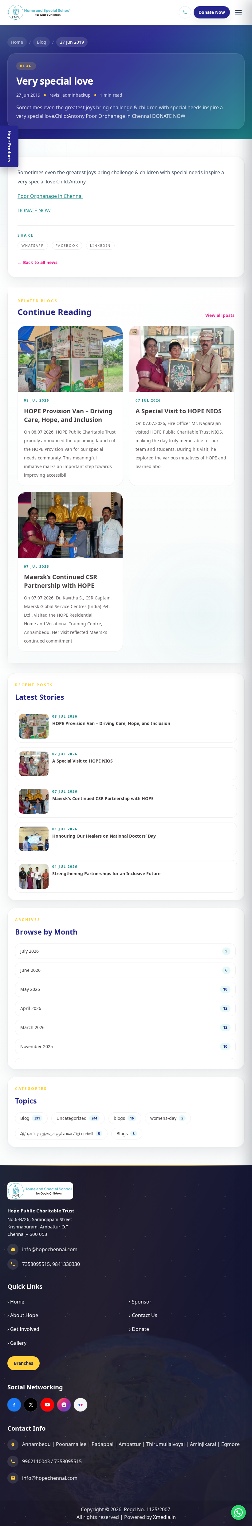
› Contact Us (143, 1315)
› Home (15, 1301)
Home (17, 42)
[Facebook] (14, 1405)
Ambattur (130, 1444)
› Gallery (16, 1343)
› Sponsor (140, 1301)
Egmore (230, 1444)
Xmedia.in (164, 1517)
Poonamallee (71, 1444)
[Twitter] (30, 1405)
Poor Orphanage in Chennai (50, 196)
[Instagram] (64, 1405)
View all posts (219, 315)
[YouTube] (47, 1405)
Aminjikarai (203, 1444)
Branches (23, 1363)
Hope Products (9, 146)
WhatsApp (33, 245)
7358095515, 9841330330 (51, 1264)
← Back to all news (37, 262)
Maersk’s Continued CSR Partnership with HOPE (60, 581)
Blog (41, 42)
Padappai (102, 1444)
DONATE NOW (34, 210)
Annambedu (36, 1444)
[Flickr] (80, 1405)
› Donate (139, 1329)
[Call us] (185, 12)
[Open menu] (238, 12)
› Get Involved (23, 1329)
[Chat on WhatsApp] (238, 1512)
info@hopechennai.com (49, 1249)
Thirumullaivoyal (165, 1444)
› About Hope (22, 1315)
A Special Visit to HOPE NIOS (179, 411)
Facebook (67, 245)
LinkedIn (100, 245)
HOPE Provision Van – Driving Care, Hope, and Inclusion (68, 415)
